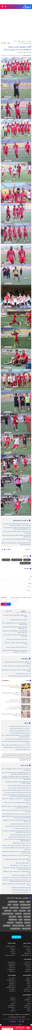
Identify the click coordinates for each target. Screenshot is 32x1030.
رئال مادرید (5, 907)
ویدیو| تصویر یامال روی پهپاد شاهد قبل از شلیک (18, 676)
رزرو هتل (3, 756)
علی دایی (28, 967)
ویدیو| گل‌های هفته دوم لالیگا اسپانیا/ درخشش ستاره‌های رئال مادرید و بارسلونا (16, 820)
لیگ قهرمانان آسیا (16, 560)
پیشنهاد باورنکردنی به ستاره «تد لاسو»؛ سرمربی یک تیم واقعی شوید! (16, 872)
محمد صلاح (11, 982)
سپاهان (20, 916)
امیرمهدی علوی (6, 925)
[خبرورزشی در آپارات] (15, 1021)
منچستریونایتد (19, 922)
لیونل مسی (11, 989)
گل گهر (20, 919)
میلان (13, 1009)
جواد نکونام (11, 971)
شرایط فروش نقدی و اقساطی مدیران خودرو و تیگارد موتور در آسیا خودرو (15, 742)
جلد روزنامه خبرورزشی (9, 955)
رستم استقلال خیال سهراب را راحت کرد (21, 892)
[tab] (23, 611)
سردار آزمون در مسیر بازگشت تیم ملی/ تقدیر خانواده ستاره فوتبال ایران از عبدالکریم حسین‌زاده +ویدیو (16, 807)
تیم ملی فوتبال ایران (25, 907)
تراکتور (9, 904)
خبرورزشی (26, 6)
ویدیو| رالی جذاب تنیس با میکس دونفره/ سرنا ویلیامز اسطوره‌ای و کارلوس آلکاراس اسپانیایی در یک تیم (16, 817)
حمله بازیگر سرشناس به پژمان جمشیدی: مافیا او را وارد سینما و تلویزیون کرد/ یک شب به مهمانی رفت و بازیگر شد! (16, 524)
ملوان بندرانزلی (27, 991)
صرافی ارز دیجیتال (10, 756)
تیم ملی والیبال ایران (15, 928)
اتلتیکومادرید (27, 999)
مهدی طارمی (27, 971)
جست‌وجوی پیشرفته (25, 955)
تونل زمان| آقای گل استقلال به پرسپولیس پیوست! (16, 647)
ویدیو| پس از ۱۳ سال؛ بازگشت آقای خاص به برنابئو (18, 785)
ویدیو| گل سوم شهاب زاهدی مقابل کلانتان (20, 887)
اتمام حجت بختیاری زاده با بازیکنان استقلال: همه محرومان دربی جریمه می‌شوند (15, 627)
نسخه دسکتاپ (16, 937)
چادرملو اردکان (27, 916)
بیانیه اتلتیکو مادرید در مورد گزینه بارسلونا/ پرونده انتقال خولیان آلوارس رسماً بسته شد (16, 852)
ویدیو (29, 910)
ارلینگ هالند (11, 991)
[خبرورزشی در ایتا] (20, 1021)
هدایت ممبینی (7, 910)
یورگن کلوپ (11, 983)
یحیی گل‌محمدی (10, 969)
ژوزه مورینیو (27, 922)
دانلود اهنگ (22, 756)
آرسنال (28, 998)
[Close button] (31, 1025)
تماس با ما (27, 948)
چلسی (28, 1010)
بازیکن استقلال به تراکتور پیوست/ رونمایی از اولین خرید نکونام (15, 615)
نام (30, 576)
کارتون (12, 953)
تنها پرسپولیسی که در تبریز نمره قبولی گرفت (19, 865)
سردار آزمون (27, 962)
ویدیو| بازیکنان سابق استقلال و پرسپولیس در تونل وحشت (16, 792)
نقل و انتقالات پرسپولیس (18, 925)
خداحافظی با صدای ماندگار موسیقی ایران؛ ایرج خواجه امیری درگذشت (17, 662)
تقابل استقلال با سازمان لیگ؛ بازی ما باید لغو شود (17, 639)
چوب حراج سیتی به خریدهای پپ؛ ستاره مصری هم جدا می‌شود (16, 814)
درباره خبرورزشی (26, 946)
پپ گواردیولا (11, 985)
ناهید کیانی (11, 967)
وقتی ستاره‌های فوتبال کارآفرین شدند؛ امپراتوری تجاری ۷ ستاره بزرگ (16, 539)
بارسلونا (15, 910)
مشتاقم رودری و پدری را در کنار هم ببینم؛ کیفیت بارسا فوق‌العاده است (16, 856)
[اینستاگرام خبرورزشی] (10, 1021)
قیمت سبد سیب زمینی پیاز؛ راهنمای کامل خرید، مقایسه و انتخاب (15, 745)
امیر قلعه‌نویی (18, 913)
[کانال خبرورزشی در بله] (23, 1021)
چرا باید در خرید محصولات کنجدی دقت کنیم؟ (19, 728)
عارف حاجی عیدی (26, 928)
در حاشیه (12, 951)
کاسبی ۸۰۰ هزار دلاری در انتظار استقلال (21, 843)
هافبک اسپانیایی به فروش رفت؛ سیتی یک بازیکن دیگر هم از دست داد (16, 803)
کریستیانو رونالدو (10, 980)
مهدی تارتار (15, 904)
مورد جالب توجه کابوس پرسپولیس (21, 828)
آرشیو (28, 951)
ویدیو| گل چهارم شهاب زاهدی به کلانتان (20, 875)
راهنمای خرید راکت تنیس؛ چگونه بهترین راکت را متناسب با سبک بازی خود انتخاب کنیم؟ (15, 736)
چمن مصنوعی (28, 754)
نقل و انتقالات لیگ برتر (7, 913)
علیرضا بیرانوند (12, 916)
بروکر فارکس (5, 754)
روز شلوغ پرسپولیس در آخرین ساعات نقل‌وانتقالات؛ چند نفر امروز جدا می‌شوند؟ (14, 623)
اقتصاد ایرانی (22, 759)
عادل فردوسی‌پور (10, 962)
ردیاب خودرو (17, 754)
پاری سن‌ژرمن (27, 1007)
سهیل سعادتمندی (25, 563)
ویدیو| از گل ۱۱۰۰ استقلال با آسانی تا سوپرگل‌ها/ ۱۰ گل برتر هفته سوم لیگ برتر (16, 799)
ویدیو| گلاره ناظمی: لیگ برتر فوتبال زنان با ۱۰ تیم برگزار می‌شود (16, 877)
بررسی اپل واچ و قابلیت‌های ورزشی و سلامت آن (19, 731)
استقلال (28, 901)
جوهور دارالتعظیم (13, 919)
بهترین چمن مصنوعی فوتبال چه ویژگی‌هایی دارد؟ (19, 726)
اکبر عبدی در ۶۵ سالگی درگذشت (22, 673)
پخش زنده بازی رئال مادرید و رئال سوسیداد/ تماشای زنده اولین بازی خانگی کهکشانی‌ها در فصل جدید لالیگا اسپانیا (16, 795)
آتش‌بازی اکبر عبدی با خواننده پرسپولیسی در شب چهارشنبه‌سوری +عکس (16, 670)
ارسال (5, 604)
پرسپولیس (27, 560)
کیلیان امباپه (11, 978)
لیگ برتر (28, 925)
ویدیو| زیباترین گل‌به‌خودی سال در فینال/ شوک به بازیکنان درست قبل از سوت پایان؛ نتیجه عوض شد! (16, 831)
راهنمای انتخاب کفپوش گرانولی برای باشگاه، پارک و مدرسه (17, 739)
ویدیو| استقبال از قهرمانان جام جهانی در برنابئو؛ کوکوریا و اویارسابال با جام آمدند (17, 782)
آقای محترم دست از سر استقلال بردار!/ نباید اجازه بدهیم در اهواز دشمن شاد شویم (14, 631)
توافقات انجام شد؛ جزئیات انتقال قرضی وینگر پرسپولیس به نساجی (17, 860)
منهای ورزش (24, 659)
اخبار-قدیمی (23, 41)
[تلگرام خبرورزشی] (12, 1021)
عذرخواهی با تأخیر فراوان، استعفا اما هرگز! (18, 619)
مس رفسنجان (27, 989)
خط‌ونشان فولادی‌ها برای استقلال (22, 863)
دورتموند (12, 998)
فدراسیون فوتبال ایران (25, 904)
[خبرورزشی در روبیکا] (17, 1021)
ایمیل (29, 583)
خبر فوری (22, 754)
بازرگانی (26, 723)
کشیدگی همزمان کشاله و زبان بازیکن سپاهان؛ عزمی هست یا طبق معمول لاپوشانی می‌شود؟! (16, 543)
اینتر (29, 1001)
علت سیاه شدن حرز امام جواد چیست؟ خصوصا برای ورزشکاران (16, 747)
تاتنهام (28, 1009)
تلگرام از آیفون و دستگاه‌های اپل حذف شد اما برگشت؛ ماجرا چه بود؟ (16, 666)
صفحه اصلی (29, 41)
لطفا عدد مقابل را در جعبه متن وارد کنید (20, 597)
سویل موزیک (28, 756)
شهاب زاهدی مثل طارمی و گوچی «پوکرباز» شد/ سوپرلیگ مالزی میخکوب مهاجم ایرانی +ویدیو (16, 868)
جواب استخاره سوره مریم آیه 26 (22, 749)
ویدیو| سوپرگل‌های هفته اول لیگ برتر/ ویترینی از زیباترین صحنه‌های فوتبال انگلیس (17, 840)
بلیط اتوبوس (28, 759)
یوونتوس (12, 1010)
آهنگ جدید (11, 754)
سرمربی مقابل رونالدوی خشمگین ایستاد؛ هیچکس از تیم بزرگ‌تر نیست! (15, 635)
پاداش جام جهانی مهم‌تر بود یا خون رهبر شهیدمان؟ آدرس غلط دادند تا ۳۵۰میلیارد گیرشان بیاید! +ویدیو (16, 528)
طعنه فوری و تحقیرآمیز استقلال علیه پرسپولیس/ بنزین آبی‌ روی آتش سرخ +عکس (16, 536)
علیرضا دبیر (27, 969)
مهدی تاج (28, 966)
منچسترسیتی (22, 910)
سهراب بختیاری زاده (14, 907)
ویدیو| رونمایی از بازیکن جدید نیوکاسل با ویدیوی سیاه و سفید (16, 790)
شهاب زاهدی (27, 919)
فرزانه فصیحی (11, 964)
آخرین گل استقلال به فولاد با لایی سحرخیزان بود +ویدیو (17, 826)
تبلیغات (28, 950)
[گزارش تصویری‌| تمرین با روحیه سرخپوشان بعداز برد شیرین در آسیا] (16, 67)
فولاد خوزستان (27, 913)
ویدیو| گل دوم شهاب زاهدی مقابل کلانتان (20, 890)
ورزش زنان (12, 948)
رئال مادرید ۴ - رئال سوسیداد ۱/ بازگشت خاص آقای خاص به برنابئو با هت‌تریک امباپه (16, 769)
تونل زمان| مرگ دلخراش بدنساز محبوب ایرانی (19, 824)
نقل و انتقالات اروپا (13, 901)
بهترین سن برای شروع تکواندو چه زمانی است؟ (19, 733)
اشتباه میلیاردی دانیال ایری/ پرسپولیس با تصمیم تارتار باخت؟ (15, 643)
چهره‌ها (12, 950)
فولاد (29, 985)
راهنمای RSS (27, 953)
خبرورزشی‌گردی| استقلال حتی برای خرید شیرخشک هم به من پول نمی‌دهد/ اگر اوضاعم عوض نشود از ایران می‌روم (16, 773)
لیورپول (12, 1003)
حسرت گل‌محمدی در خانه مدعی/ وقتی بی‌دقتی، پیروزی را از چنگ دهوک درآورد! (16, 810)
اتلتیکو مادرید (10, 922)
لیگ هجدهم (6, 560)
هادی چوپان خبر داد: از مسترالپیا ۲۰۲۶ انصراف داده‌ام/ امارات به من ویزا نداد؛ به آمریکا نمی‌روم (14, 651)
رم (13, 1001)
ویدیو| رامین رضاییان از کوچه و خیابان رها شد (19, 834)
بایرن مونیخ (27, 1005)
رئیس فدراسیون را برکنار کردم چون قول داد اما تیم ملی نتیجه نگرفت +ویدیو (16, 532)
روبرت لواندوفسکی (10, 987)
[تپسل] (1, 1025)
